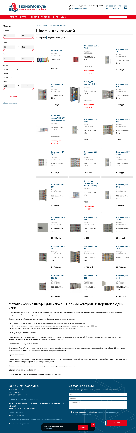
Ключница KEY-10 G (123, 50)
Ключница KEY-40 (123, 85)
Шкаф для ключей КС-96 (90, 83)
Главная (13, 17)
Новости (34, 17)
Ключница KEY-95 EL (58, 247)
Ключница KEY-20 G (91, 120)
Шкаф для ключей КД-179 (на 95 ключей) (91, 183)
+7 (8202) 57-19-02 (113, 6)
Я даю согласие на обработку (94, 413)
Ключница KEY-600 (123, 276)
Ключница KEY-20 (58, 85)
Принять (83, 427)
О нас (55, 17)
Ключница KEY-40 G (123, 153)
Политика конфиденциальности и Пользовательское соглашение (35, 420)
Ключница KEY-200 (91, 247)
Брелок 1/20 (56, 50)
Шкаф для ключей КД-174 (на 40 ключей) (58, 118)
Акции (63, 17)
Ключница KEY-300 (123, 247)
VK (23, 415)
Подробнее (48, 428)
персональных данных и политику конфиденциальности (94, 413)
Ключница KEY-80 (91, 153)
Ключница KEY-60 (123, 120)
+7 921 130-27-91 (113, 8)
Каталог (23, 17)
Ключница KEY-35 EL (58, 218)
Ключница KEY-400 (91, 276)
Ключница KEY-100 (58, 185)
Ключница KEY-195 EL (58, 276)
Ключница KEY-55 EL (91, 218)
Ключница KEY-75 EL (123, 218)
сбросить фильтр (10, 103)
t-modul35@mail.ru (79, 8)
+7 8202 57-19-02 (16, 399)
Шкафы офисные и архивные (57, 25)
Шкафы (45, 25)
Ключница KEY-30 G (58, 153)
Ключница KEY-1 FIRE (91, 47)
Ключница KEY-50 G (123, 185)
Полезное (45, 17)
